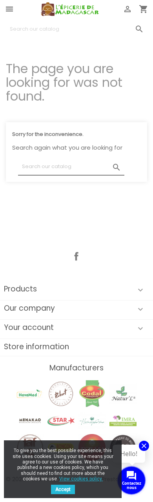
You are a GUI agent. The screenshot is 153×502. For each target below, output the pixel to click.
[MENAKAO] (29, 420)
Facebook (76, 256)
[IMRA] (122, 420)
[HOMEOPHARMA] (91, 420)
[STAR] (60, 420)
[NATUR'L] (122, 393)
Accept (63, 489)
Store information (36, 346)
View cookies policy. (81, 479)
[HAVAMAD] (29, 393)
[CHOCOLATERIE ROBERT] (60, 393)
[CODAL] (91, 393)
